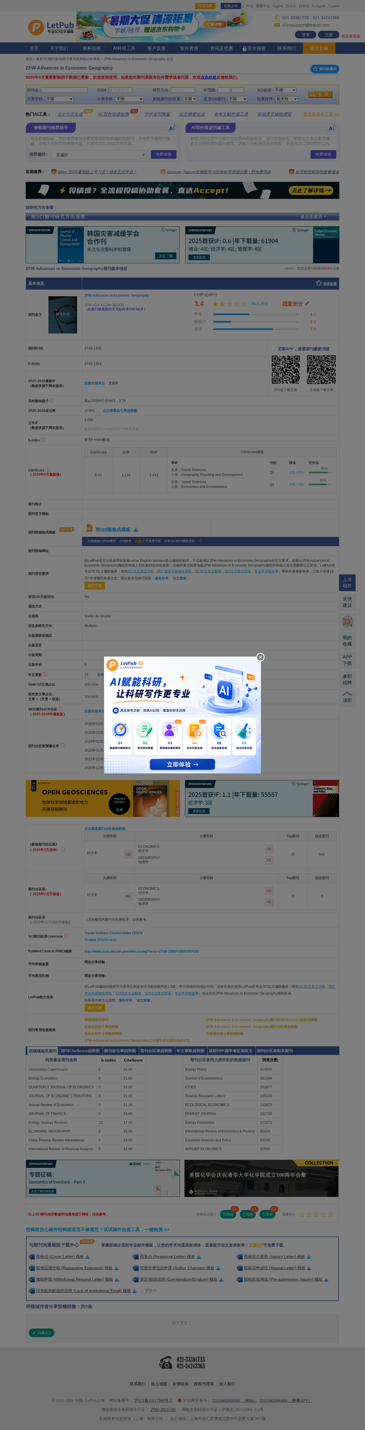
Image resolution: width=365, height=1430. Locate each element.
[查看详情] (182, 714)
